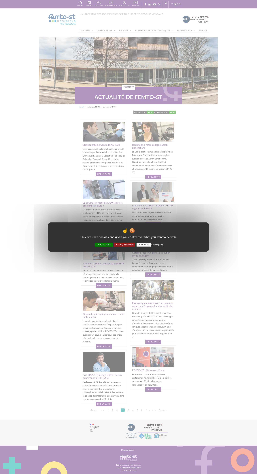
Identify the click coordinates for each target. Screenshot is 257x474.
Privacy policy (157, 244)
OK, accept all (105, 244)
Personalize (143, 244)
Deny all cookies (125, 244)
